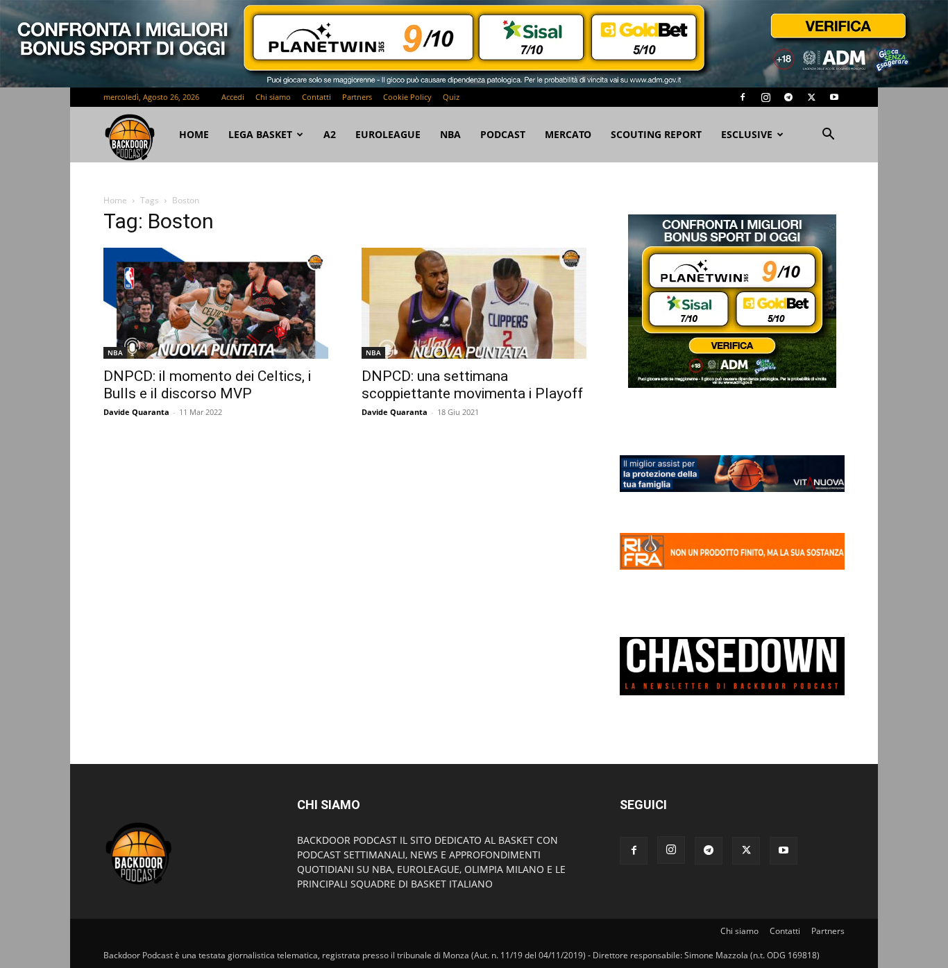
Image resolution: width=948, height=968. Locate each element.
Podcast (502, 134)
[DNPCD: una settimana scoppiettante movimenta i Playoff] (474, 303)
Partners (357, 97)
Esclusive (746, 134)
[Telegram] (788, 97)
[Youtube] (834, 97)
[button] (828, 135)
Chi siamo (273, 97)
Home (115, 200)
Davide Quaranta (136, 412)
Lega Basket (260, 134)
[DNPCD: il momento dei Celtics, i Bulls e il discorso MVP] (215, 303)
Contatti (316, 97)
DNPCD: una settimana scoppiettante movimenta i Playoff (472, 385)
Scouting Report (656, 134)
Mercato (568, 134)
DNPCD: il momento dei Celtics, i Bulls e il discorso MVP (207, 385)
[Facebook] (742, 97)
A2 (329, 134)
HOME (194, 134)
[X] (811, 97)
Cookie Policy (407, 97)
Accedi (232, 97)
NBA (450, 134)
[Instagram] (765, 97)
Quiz (451, 97)
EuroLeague (388, 134)
